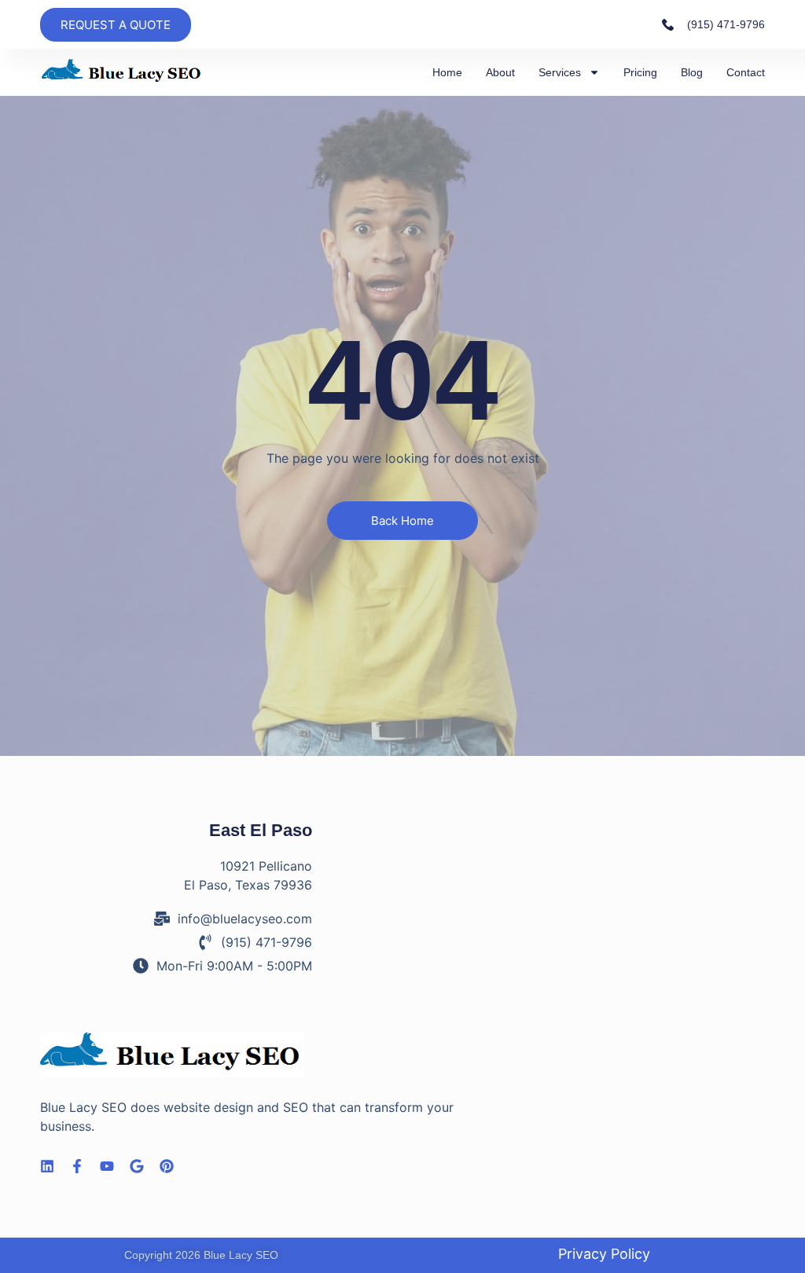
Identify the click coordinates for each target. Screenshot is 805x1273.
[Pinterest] (167, 1166)
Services (560, 72)
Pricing (640, 72)
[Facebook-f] (77, 1166)
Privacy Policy (604, 1253)
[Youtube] (107, 1166)
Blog (692, 72)
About (500, 72)
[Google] (137, 1166)
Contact (745, 72)
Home (447, 72)
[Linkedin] (47, 1166)
